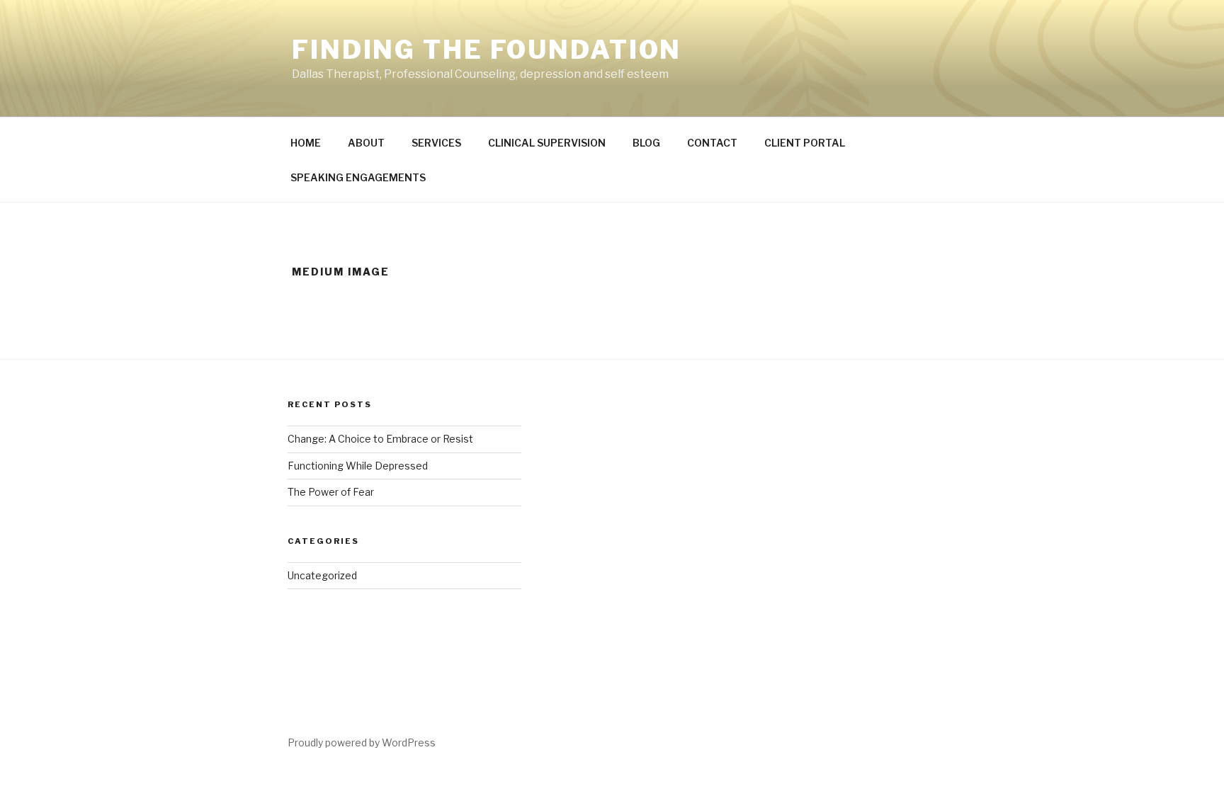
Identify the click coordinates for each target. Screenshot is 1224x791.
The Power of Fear (331, 492)
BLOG (646, 143)
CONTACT (712, 143)
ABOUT (366, 143)
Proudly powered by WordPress (362, 742)
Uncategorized (322, 575)
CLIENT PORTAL (804, 143)
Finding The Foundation (486, 49)
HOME (305, 143)
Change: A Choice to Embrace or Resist (380, 439)
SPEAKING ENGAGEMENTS (358, 177)
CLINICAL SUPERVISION (547, 143)
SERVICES (436, 143)
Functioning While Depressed (358, 466)
